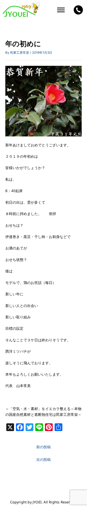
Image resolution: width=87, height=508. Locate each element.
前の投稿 (43, 447)
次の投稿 (43, 459)
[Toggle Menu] (61, 10)
